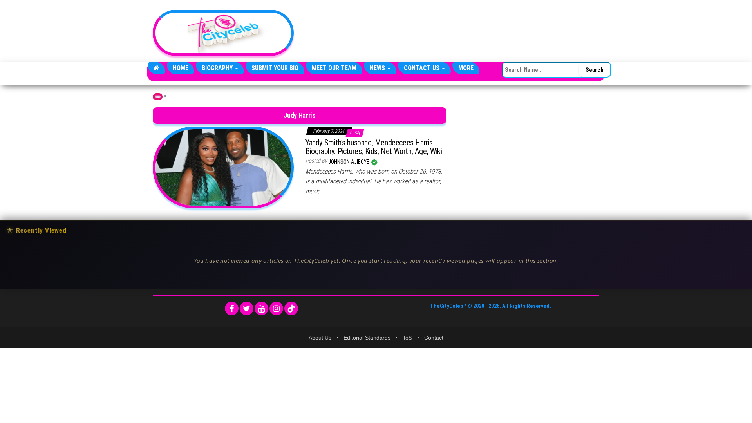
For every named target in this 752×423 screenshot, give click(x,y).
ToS (407, 337)
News (378, 68)
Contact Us (422, 68)
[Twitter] (246, 308)
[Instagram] (276, 308)
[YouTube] (261, 308)
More (466, 68)
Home (180, 68)
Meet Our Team (334, 68)
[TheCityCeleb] (156, 68)
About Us (320, 337)
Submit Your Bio (274, 68)
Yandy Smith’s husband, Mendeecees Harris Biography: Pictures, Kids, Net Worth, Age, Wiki (374, 147)
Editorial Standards (366, 337)
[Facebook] (232, 308)
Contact (433, 337)
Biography (218, 68)
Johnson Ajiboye (349, 162)
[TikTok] (291, 308)
